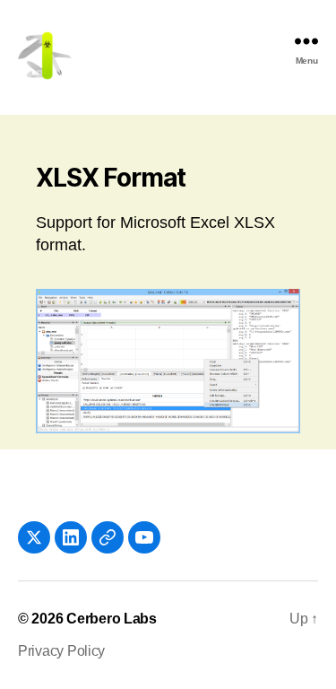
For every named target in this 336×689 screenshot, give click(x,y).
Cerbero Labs (111, 618)
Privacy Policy (61, 650)
